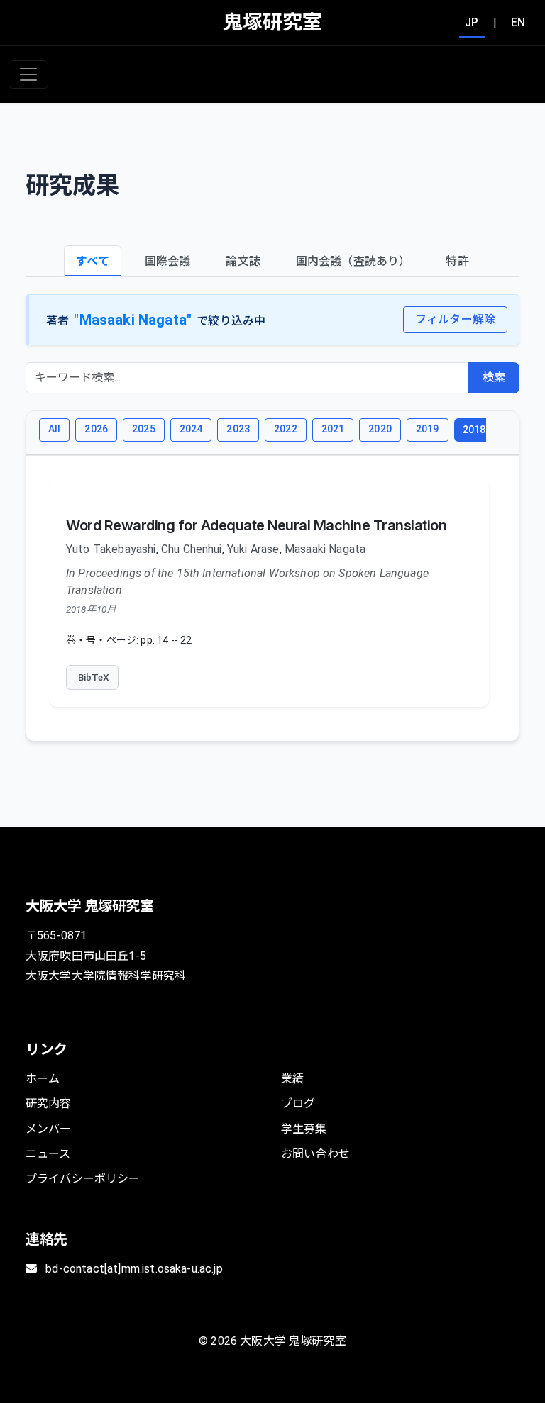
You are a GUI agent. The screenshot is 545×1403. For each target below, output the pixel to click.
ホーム (43, 1078)
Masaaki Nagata (325, 549)
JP (471, 22)
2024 (191, 429)
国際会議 (168, 261)
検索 (494, 377)
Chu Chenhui (191, 549)
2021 (333, 429)
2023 (238, 429)
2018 (474, 429)
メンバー (49, 1129)
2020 (380, 429)
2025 (143, 429)
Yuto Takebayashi (111, 549)
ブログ (298, 1103)
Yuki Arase (253, 549)
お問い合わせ (315, 1154)
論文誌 (243, 261)
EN (518, 22)
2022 (285, 429)
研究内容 (49, 1103)
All (54, 429)
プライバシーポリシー (83, 1178)
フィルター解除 (455, 319)
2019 (427, 429)
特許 (457, 261)
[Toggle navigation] (28, 74)
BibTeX (93, 677)
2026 (96, 429)
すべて (92, 261)
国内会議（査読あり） (353, 261)
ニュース (48, 1154)
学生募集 (304, 1129)
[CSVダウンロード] (496, 433)
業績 (292, 1078)
